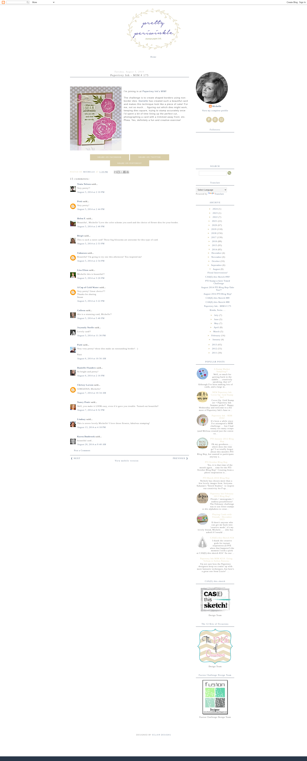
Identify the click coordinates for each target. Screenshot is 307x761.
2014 (215, 249)
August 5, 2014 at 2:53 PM (91, 243)
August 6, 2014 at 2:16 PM (91, 375)
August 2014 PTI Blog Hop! (218, 294)
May (216, 323)
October (216, 261)
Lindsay (81, 419)
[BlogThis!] (118, 172)
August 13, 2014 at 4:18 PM (91, 427)
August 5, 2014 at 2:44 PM (91, 209)
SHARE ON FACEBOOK (110, 157)
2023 (215, 213)
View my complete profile (215, 110)
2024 (215, 209)
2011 (215, 353)
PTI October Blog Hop (216, 462)
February (216, 335)
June (216, 319)
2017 (214, 237)
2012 (215, 348)
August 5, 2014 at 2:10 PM (91, 192)
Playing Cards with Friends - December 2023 (222, 517)
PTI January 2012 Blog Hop (222, 440)
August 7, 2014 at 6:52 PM (91, 410)
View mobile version (127, 460)
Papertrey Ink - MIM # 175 (217, 306)
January (217, 339)
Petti (79, 201)
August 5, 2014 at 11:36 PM (91, 335)
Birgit (80, 236)
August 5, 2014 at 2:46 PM (91, 226)
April (217, 327)
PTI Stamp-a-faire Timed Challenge (217, 282)
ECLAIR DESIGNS (161, 735)
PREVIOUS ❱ (180, 458)
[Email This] (115, 172)
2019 (214, 229)
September (216, 265)
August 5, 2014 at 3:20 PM (91, 278)
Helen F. (81, 218)
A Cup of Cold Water (88, 287)
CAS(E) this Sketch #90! (217, 277)
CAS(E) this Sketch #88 (218, 302)
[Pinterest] (209, 119)
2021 (215, 221)
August (217, 269)
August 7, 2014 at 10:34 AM (91, 393)
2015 (215, 245)
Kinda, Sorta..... (218, 310)
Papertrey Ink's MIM (154, 91)
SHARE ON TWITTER (149, 157)
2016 (215, 241)
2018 (214, 233)
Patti (79, 345)
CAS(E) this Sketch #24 (222, 538)
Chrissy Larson (85, 385)
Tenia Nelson (84, 184)
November (216, 257)
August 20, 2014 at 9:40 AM (91, 444)
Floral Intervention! (218, 272)
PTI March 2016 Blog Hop (216, 478)
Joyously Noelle (85, 327)
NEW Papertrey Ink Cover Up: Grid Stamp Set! (222, 394)
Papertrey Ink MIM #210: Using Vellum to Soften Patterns (216, 559)
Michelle (216, 106)
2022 (215, 217)
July (216, 315)
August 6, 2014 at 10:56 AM (91, 358)
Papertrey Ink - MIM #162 (222, 416)
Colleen (81, 310)
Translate (219, 194)
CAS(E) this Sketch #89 (218, 298)
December (217, 253)
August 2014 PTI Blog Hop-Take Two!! (217, 288)
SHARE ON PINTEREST (129, 163)
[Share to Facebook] (124, 172)
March (216, 331)
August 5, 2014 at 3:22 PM (91, 301)
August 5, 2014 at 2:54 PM (91, 261)
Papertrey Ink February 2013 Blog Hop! (222, 494)
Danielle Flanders (86, 368)
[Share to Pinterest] (127, 172)
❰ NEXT (75, 458)
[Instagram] (215, 119)
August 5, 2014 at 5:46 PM (91, 318)
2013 (215, 344)
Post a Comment (82, 450)
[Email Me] (221, 119)
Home (153, 57)
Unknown (82, 253)
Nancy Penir (84, 402)
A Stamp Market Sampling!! (222, 370)
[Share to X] (121, 172)
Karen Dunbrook (86, 436)
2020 (215, 225)
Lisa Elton (82, 270)
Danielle (143, 101)
